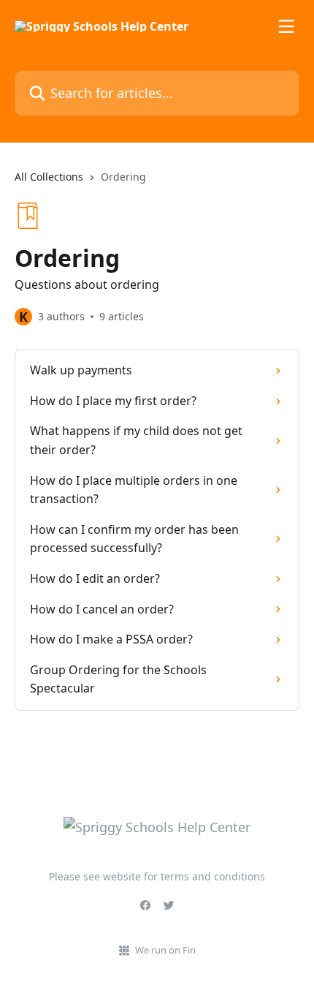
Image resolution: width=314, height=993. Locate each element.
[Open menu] (286, 26)
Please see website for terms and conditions (157, 876)
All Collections (49, 177)
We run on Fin (165, 949)
